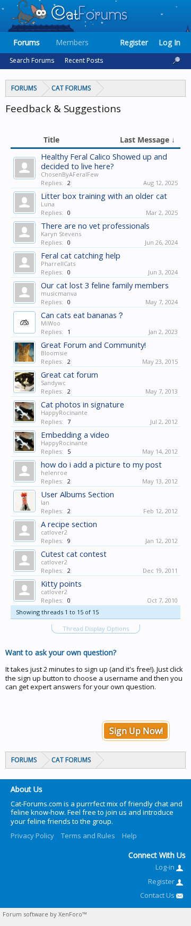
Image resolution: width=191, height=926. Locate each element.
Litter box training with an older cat (104, 195)
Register (134, 42)
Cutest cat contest (74, 553)
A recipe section (69, 524)
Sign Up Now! (136, 731)
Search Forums (32, 60)
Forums (26, 42)
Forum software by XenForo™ (44, 914)
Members (72, 42)
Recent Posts (84, 60)
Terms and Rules (88, 835)
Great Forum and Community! (93, 344)
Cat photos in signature (82, 404)
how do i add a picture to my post (101, 464)
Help (129, 835)
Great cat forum (69, 374)
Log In (169, 42)
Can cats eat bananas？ (83, 315)
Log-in (165, 867)
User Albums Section (77, 494)
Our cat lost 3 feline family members (105, 285)
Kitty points (61, 583)
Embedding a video (75, 434)
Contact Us (158, 895)
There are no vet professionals (95, 225)
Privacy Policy (32, 835)
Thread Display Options (96, 628)
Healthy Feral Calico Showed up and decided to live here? (104, 161)
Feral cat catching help (80, 255)
